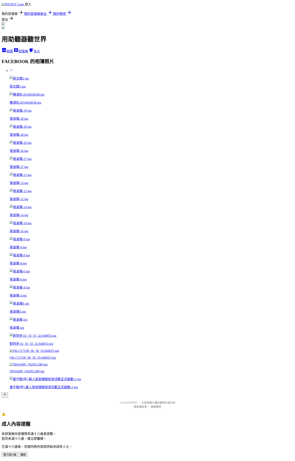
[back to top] (5, 394)
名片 (37, 51)
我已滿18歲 (9, 454)
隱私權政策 (140, 406)
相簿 (10, 51)
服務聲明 (156, 406)
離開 (23, 454)
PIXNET (133, 402)
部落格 (23, 51)
